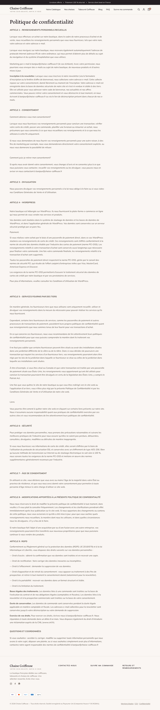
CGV (136, 704)
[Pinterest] (19, 683)
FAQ (108, 9)
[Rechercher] (138, 9)
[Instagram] (11, 683)
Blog (100, 9)
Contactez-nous (67, 665)
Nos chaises (69, 9)
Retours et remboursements (131, 666)
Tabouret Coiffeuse (86, 9)
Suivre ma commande (123, 9)
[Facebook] (15, 683)
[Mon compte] (143, 9)
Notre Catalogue (53, 9)
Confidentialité (144, 704)
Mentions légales (127, 704)
